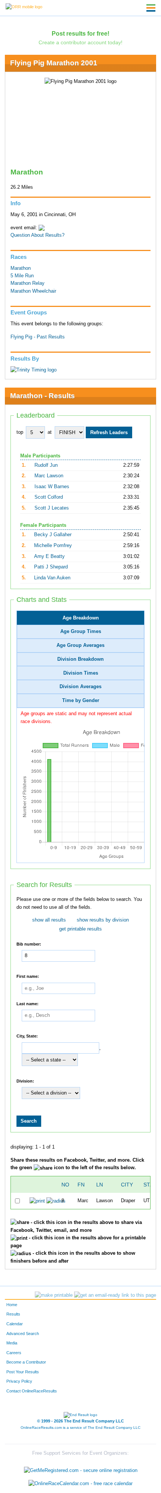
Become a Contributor (26, 1362)
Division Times (80, 673)
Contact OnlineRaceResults (31, 1391)
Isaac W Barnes (51, 486)
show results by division (103, 920)
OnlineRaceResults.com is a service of (80, 1427)
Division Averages (80, 686)
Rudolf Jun (46, 465)
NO (65, 1185)
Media (11, 1343)
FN (81, 1185)
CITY (127, 1185)
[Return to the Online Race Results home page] (24, 6)
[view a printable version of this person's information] (37, 1200)
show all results (49, 920)
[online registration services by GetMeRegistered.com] (80, 1468)
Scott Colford (48, 497)
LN (99, 1185)
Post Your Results (22, 1372)
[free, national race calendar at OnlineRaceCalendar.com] (80, 1483)
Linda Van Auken (52, 577)
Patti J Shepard (51, 567)
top (19, 432)
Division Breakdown (80, 659)
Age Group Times (80, 631)
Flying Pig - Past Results (37, 337)
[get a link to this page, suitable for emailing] (115, 1295)
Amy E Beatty (49, 556)
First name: (27, 976)
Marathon (20, 268)
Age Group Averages (80, 645)
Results (13, 1314)
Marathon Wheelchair (33, 291)
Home (11, 1304)
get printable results (80, 929)
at (50, 432)
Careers (13, 1352)
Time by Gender (80, 700)
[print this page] (54, 1295)
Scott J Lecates (51, 508)
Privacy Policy (19, 1381)
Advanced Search (22, 1333)
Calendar (14, 1324)
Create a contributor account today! (80, 42)
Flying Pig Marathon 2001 (53, 63)
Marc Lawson (48, 475)
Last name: (27, 1003)
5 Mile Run (22, 275)
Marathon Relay (27, 283)
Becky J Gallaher (53, 534)
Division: (25, 1080)
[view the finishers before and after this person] (56, 1200)
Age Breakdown (81, 618)
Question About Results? (37, 235)
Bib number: (28, 943)
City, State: (27, 1036)
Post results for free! (80, 33)
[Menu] (150, 8)
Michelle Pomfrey (53, 545)
